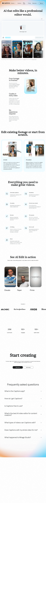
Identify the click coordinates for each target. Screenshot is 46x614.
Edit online (18, 367)
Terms (25, 59)
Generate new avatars (14, 205)
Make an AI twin (29, 162)
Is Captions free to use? (13, 406)
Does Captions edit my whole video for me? (21, 430)
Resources (34, 3)
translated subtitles (7, 169)
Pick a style (8, 163)
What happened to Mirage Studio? (17, 437)
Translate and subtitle (33, 194)
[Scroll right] (43, 49)
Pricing (29, 3)
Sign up (41, 3)
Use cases (24, 3)
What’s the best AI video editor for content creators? (20, 414)
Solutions (19, 3)
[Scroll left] (3, 49)
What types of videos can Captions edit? (20, 423)
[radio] (7, 49)
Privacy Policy (34, 59)
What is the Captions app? (14, 391)
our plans (19, 362)
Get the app (28, 367)
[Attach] (3, 38)
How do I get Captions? (13, 398)
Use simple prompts (33, 229)
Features (12, 3)
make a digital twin (14, 206)
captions (17, 167)
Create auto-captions (14, 194)
